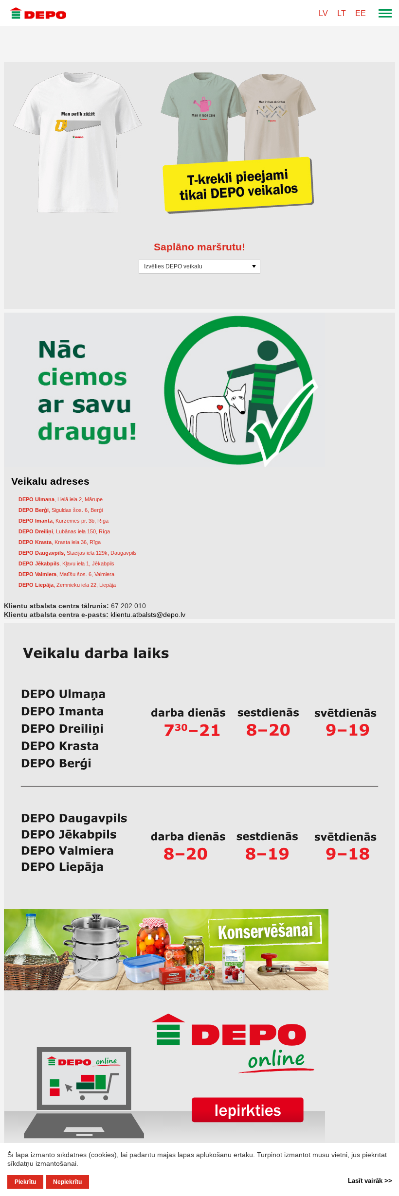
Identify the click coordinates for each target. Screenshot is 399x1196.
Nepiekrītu (67, 1181)
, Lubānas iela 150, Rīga (64, 531)
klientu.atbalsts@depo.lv (147, 614)
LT (341, 13)
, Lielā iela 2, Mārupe (60, 499)
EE (360, 13)
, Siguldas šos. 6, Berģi (60, 510)
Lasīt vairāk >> (370, 1180)
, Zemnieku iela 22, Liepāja (67, 585)
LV (323, 13)
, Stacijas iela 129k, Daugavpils (77, 553)
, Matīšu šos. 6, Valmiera (66, 574)
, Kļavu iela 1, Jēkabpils (66, 563)
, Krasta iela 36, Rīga (59, 542)
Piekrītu (25, 1181)
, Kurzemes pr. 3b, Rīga (63, 521)
